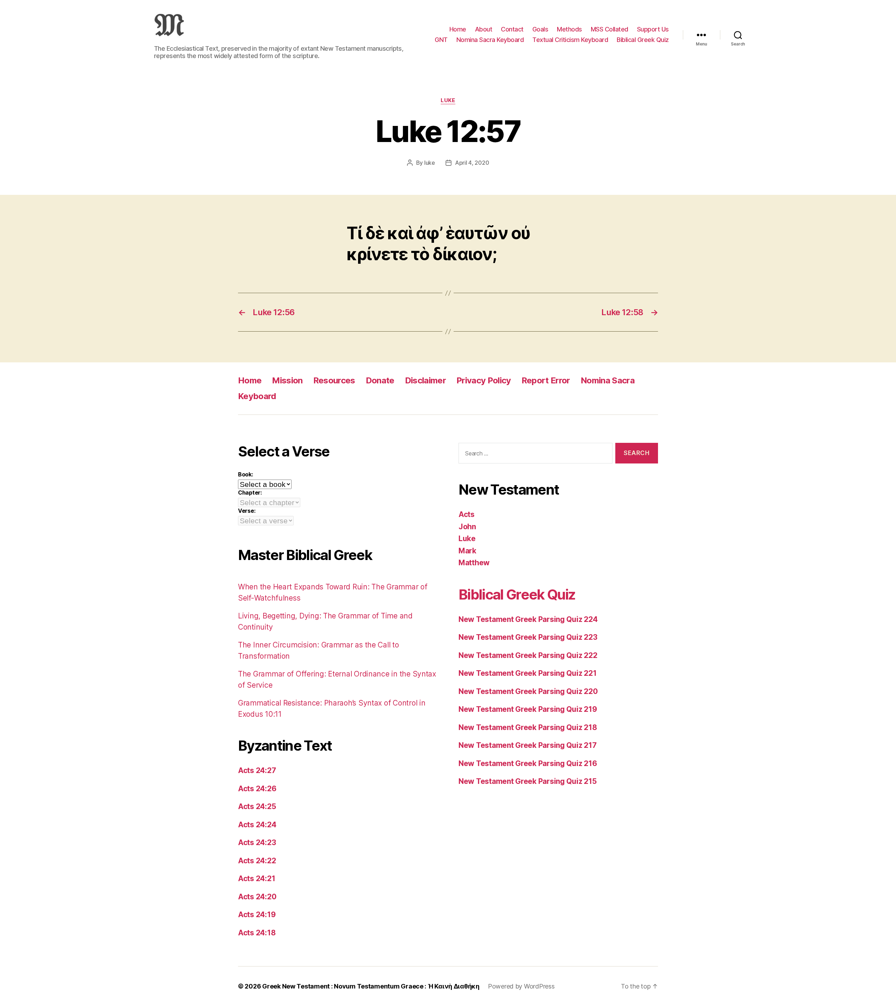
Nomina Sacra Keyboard (490, 39)
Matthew (474, 562)
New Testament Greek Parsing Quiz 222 (527, 655)
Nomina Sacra (608, 380)
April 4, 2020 (472, 162)
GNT (441, 39)
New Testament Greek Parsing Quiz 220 (527, 691)
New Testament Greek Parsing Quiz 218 (527, 727)
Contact (512, 29)
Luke (448, 100)
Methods (569, 29)
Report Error (546, 380)
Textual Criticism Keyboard (570, 39)
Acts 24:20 (257, 896)
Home (457, 29)
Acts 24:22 (257, 860)
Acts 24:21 (256, 878)
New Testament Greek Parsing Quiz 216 (527, 763)
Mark (467, 550)
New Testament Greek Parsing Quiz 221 (527, 673)
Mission (287, 380)
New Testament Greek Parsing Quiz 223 (527, 637)
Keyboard (257, 396)
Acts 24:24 (257, 824)
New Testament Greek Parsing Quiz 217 (527, 745)
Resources (334, 380)
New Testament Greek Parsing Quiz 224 (527, 619)
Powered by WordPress (521, 986)
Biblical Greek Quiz (643, 39)
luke (429, 162)
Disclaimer (425, 380)
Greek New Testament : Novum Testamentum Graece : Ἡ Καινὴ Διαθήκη (370, 986)
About (483, 29)
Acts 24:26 (257, 788)
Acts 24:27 (257, 770)
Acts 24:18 (256, 932)
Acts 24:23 (257, 842)
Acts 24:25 (257, 806)
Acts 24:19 (256, 914)
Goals (540, 29)
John (467, 526)
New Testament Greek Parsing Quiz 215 (527, 781)
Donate (380, 380)
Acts (466, 514)
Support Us (653, 29)
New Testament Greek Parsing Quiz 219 (527, 709)
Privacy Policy (483, 380)
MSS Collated (609, 29)
